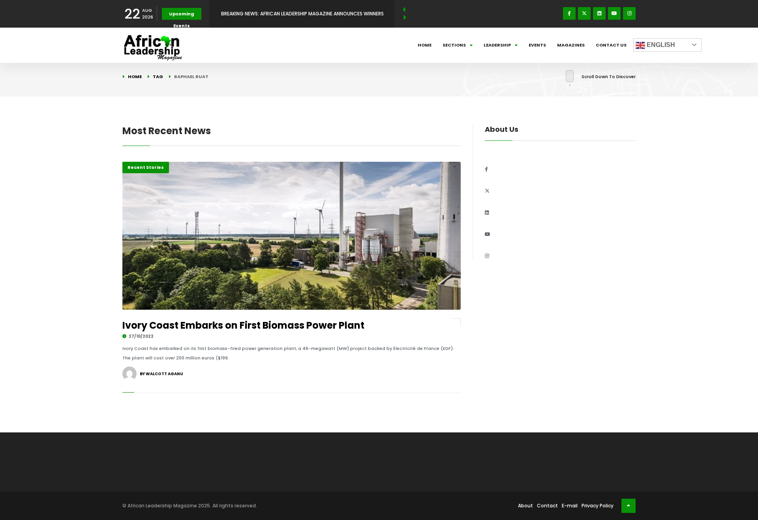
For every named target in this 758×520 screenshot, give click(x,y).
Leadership (497, 45)
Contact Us (611, 45)
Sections (454, 45)
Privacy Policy (598, 505)
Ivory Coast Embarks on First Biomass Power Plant (243, 325)
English (660, 44)
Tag (158, 76)
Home (425, 45)
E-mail (570, 505)
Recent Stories (146, 167)
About (525, 505)
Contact (547, 505)
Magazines (571, 45)
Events (537, 45)
